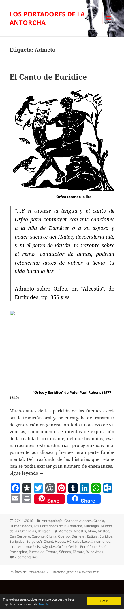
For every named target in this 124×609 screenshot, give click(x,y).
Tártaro (78, 551)
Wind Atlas (94, 551)
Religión (44, 531)
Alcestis (80, 531)
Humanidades (21, 525)
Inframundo (100, 541)
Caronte (38, 536)
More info (45, 604)
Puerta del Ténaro (43, 551)
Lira (13, 546)
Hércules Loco (78, 541)
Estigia (92, 536)
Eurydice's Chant (39, 541)
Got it (104, 601)
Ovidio (73, 546)
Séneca (65, 551)
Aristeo (103, 531)
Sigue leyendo (27, 473)
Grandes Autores (78, 520)
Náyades (49, 546)
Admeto (65, 531)
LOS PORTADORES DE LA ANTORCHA (47, 18)
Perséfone (88, 546)
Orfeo (62, 546)
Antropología (52, 520)
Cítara (51, 536)
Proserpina (18, 551)
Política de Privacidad (27, 572)
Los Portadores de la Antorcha (58, 525)
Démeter (78, 536)
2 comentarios (26, 557)
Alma (92, 531)
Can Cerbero (20, 536)
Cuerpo (64, 536)
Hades (60, 541)
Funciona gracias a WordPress (74, 572)
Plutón (103, 546)
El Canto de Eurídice (48, 76)
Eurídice (105, 536)
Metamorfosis (28, 546)
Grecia (98, 520)
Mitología (91, 525)
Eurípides (17, 541)
